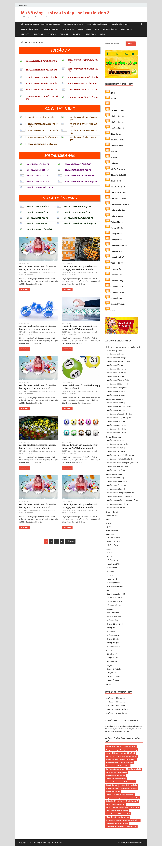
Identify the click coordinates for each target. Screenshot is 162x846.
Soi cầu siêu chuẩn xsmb (97, 24)
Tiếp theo (70, 541)
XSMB (80, 29)
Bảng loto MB (112, 661)
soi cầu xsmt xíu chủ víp (116, 470)
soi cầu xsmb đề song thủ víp (117, 387)
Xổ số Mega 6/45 (117, 140)
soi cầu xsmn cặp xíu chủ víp (117, 481)
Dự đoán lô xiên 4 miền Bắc (128, 785)
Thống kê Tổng (116, 251)
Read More (23, 289)
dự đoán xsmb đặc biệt (113, 791)
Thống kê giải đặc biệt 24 (131, 820)
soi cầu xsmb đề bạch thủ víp (118, 380)
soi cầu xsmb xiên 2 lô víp (116, 425)
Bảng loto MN (112, 658)
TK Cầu (51, 34)
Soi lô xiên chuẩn (123, 817)
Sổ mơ (102, 34)
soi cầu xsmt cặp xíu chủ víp (117, 444)
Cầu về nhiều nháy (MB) (120, 204)
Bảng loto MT (112, 654)
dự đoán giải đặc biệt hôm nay (115, 775)
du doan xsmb (110, 766)
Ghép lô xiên (110, 798)
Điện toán (38, 34)
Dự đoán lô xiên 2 (111, 785)
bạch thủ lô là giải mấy (128, 753)
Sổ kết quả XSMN (117, 122)
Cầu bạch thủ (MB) (118, 187)
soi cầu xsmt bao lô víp (115, 440)
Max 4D (114, 157)
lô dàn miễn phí (110, 801)
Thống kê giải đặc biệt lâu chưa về (117, 823)
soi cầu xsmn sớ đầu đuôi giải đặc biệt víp (122, 500)
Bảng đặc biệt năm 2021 (128, 759)
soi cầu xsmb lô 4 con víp (116, 391)
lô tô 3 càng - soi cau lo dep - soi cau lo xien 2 (47, 843)
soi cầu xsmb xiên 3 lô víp (116, 429)
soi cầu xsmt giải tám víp (116, 451)
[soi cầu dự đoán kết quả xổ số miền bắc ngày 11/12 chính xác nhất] (38, 488)
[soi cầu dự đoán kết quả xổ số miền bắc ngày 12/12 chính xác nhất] (81, 309)
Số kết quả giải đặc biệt (113, 820)
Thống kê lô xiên (117, 222)
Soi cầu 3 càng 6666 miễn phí (115, 804)
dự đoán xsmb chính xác (129, 788)
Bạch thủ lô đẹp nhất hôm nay (127, 756)
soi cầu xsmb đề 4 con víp (116, 365)
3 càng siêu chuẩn (129, 746)
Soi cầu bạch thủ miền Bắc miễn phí (117, 810)
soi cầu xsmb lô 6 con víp (116, 395)
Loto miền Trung (117, 281)
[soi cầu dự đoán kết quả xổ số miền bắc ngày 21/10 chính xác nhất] (81, 250)
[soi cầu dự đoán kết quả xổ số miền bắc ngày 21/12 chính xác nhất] (81, 488)
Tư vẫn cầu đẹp (68, 29)
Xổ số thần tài (116, 181)
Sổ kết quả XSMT (117, 128)
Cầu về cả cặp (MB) (118, 198)
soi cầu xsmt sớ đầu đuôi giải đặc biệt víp (122, 463)
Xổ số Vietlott (112, 568)
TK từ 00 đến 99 (117, 263)
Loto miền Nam (116, 275)
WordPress (130, 843)
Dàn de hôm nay (111, 772)
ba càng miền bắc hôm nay (128, 750)
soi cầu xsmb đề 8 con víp (116, 372)
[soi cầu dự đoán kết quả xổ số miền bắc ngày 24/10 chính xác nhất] (38, 309)
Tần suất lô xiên (131, 826)
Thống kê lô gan (117, 216)
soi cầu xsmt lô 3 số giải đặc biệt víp (120, 455)
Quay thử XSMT (117, 298)
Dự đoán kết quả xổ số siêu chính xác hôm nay (120, 782)
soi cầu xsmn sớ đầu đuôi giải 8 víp (120, 496)
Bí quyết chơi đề (51, 29)
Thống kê (64, 34)
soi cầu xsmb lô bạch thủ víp (117, 410)
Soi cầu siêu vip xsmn (30, 29)
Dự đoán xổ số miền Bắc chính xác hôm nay (119, 794)
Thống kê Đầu (116, 234)
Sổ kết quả (125, 29)
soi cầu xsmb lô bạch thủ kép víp (119, 406)
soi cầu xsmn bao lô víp (115, 478)
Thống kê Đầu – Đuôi (119, 245)
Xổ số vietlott (116, 134)
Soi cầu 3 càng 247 (132, 801)
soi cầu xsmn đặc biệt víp (116, 485)
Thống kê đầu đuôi (118, 210)
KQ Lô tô (76, 34)
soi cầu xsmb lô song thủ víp (117, 421)
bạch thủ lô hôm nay (112, 753)
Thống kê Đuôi (116, 239)
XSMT (97, 29)
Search (130, 43)
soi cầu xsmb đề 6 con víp (116, 369)
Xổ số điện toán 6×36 (115, 586)
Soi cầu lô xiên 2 (111, 817)
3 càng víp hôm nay (112, 750)
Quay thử (90, 34)
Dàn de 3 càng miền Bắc (133, 769)
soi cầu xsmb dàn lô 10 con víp (118, 361)
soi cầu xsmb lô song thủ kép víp (119, 417)
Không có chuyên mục (123, 798)
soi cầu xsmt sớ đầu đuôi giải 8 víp (120, 459)
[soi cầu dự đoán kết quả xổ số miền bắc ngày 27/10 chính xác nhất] (38, 428)
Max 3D (114, 151)
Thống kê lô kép (117, 228)
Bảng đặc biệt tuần (112, 762)
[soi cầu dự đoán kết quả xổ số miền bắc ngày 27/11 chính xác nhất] (38, 369)
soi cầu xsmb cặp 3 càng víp (117, 357)
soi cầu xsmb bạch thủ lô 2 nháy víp (120, 414)
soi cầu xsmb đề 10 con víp (117, 376)
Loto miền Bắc (116, 269)
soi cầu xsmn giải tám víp (116, 489)
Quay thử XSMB (117, 286)
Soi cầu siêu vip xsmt (120, 24)
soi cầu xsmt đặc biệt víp (116, 447)
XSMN (88, 29)
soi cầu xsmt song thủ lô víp (117, 466)
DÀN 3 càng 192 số (123, 766)
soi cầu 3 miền (134, 807)
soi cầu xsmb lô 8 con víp (116, 402)
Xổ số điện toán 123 (118, 175)
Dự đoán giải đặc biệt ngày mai (116, 778)
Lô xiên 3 (121, 801)
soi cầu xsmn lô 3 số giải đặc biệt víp (120, 493)
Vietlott (25, 34)
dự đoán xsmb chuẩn (112, 788)
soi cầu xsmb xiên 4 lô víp (116, 432)
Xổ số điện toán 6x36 (119, 169)
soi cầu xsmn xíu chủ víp (116, 508)
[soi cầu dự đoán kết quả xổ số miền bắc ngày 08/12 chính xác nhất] (38, 250)
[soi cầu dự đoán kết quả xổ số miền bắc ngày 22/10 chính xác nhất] (81, 428)
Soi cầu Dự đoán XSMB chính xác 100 (118, 814)
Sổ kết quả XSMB (117, 116)
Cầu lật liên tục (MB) (119, 193)
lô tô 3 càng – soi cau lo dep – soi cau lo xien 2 (65, 12)
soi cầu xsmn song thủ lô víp (117, 504)
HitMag (139, 843)
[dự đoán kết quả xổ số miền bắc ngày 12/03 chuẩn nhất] (81, 369)
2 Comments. (29, 275)
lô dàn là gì (135, 798)
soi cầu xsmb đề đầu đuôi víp (118, 384)
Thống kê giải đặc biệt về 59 (115, 826)
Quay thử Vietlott (118, 304)
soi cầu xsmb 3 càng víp (115, 354)
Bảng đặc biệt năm (112, 759)
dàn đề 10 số (122, 772)
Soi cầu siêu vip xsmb (72, 24)
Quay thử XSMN (117, 292)
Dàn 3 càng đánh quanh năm (115, 769)
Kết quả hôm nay (110, 29)
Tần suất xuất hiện (118, 257)
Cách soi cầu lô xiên (126, 762)
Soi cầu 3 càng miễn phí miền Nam (117, 807)
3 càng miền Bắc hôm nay (114, 746)
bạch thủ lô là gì (111, 756)
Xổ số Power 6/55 (118, 146)
